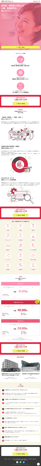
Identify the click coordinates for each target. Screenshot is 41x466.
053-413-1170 (37, 1)
